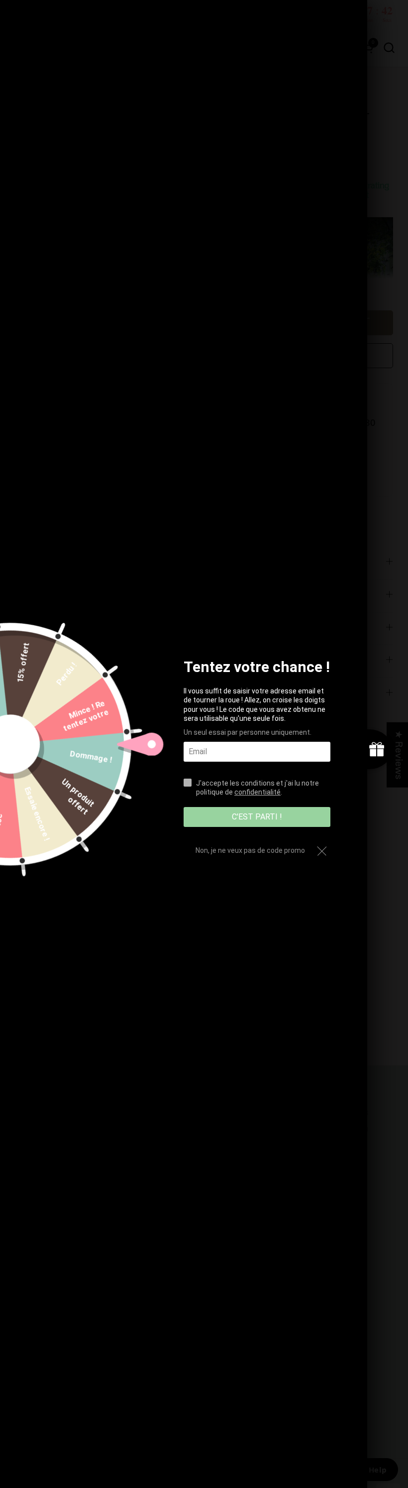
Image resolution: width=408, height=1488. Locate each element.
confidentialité (257, 792)
